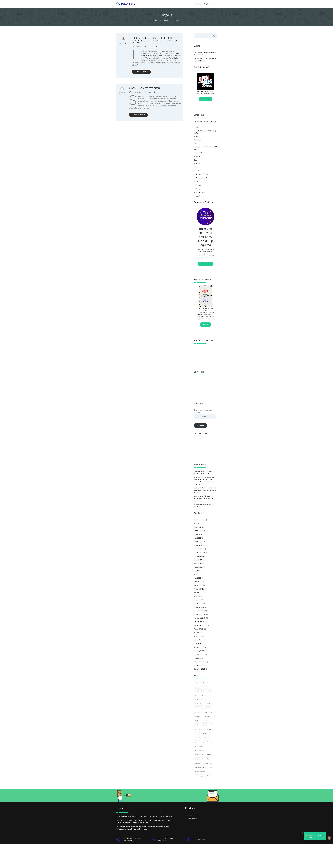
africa (204, 682)
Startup (197, 189)
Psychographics (199, 750)
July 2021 (197, 571)
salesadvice (207, 763)
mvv (211, 725)
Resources (197, 140)
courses (203, 695)
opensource (198, 729)
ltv (214, 716)
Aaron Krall (173, 58)
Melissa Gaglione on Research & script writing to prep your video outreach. (205, 490)
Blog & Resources (210, 4)
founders (208, 704)
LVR (196, 721)
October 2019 (199, 622)
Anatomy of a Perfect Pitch (144, 88)
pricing (206, 738)
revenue (197, 759)
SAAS (197, 171)
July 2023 (197, 523)
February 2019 (199, 651)
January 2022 (198, 549)
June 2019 (197, 636)
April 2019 (197, 644)
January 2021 (198, 593)
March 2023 (198, 531)
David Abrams (157, 56)
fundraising (198, 708)
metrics (204, 725)
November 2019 (199, 618)
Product (197, 167)
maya (196, 725)
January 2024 (198, 520)
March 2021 (198, 585)
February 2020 (199, 607)
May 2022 (197, 538)
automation (198, 687)
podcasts (197, 738)
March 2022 (198, 542)
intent (205, 712)
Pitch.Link (189, 815)
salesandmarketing (200, 767)
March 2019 (198, 647)
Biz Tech (198, 185)
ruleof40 (206, 759)
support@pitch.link (165, 838)
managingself (205, 721)
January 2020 (198, 611)
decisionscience (199, 699)
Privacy (197, 196)
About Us (197, 4)
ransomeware (199, 755)
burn (207, 687)
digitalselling (198, 704)
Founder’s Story (200, 192)
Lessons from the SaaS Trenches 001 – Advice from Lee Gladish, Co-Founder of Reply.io (154, 40)
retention (209, 755)
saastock (197, 763)
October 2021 (199, 560)
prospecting (198, 746)
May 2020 (197, 600)
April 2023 (197, 527)
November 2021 (199, 556)
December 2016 (199, 669)
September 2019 (199, 625)
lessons (207, 716)
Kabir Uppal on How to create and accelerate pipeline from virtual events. (204, 498)
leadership (198, 716)
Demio (175, 56)
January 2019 (198, 654)
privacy (197, 742)
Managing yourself (201, 178)
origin (196, 733)
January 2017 (198, 665)
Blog (195, 160)
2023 (197, 127)
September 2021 (199, 563)
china (209, 691)
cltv (196, 695)
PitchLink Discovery (192, 818)
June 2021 (197, 574)
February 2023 (199, 534)
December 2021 (199, 553)
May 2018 (197, 658)
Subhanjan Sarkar (123, 44)
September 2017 (199, 662)
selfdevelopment (200, 772)
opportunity (209, 729)
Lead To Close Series (201, 153)
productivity (206, 742)
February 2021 (199, 589)
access (197, 682)
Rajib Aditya (122, 94)
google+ (197, 712)
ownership (205, 733)
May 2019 (197, 640)
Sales (197, 181)
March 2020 (198, 603)
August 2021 (198, 567)
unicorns (208, 776)
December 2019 (199, 614)
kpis (212, 712)
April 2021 (197, 582)
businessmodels (199, 691)
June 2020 (197, 596)
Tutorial (148, 47)
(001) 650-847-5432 (132, 838)
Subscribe (200, 425)
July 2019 (197, 633)
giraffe (207, 708)
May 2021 (197, 578)
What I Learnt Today (201, 174)
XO (196, 143)
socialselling (198, 776)
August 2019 (198, 629)
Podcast (197, 163)
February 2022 (199, 545)
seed (211, 767)
